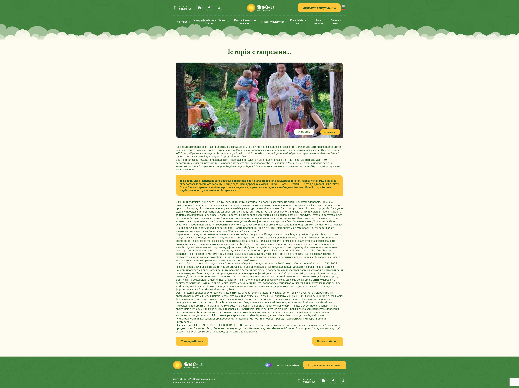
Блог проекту (318, 22)
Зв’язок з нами (336, 22)
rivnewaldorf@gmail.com (287, 365)
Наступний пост (327, 341)
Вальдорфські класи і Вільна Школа (209, 22)
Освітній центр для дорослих (245, 22)
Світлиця (182, 21)
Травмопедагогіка (274, 21)
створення (330, 131)
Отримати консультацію (319, 7)
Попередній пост (192, 341)
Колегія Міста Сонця (298, 22)
